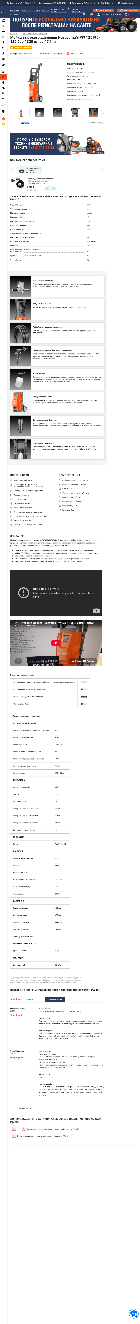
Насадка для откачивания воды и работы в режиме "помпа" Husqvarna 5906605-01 (41, 181)
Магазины (14, 10)
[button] (10, 113)
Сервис (45, 10)
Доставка (26, 10)
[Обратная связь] (134, 1314)
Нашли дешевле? (76, 10)
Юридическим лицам (57, 10)
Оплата (36, 10)
